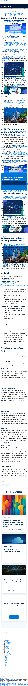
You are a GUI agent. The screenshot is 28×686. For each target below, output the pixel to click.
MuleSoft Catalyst (8, 647)
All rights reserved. (14, 679)
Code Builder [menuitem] (10, 4)
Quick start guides (8, 654)
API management (8, 639)
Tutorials (6, 652)
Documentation (7, 653)
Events (6, 669)
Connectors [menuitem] (18, 4)
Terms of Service (4, 675)
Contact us (7, 655)
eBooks (6, 661)
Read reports (14, 183)
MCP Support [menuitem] (23, 4)
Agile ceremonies (17, 283)
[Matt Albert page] (10, 28)
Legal (1, 675)
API (5, 638)
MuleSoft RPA (7, 633)
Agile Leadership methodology (17, 56)
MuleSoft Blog (5, 6)
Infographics (7, 663)
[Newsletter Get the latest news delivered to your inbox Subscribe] (14, 620)
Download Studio (7, 636)
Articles (6, 664)
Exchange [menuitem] (14, 4)
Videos (6, 659)
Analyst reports (7, 660)
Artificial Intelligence (8, 642)
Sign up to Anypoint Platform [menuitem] (13, 8)
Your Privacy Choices (3, 678)
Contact (13, 675)
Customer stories (8, 668)
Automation (7, 641)
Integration (7, 640)
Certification (7, 646)
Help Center (7, 650)
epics (2, 260)
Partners (6, 670)
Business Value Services (9, 648)
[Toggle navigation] (10, 6)
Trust (11, 675)
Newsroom (7, 671)
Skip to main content (4, 0)
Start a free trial (7, 635)
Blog (6, 665)
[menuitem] (16, 2)
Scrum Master (4, 58)
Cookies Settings (3, 676)
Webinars (6, 657)
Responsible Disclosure (18, 675)
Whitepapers (7, 662)
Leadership (5, 485)
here (2, 477)
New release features (8, 667)
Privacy (8, 675)
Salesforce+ (15, 120)
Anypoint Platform (8, 632)
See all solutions (7, 643)
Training (6, 645)
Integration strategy (14, 14)
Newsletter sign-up (8, 672)
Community (7, 651)
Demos (6, 658)
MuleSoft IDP (7, 634)
